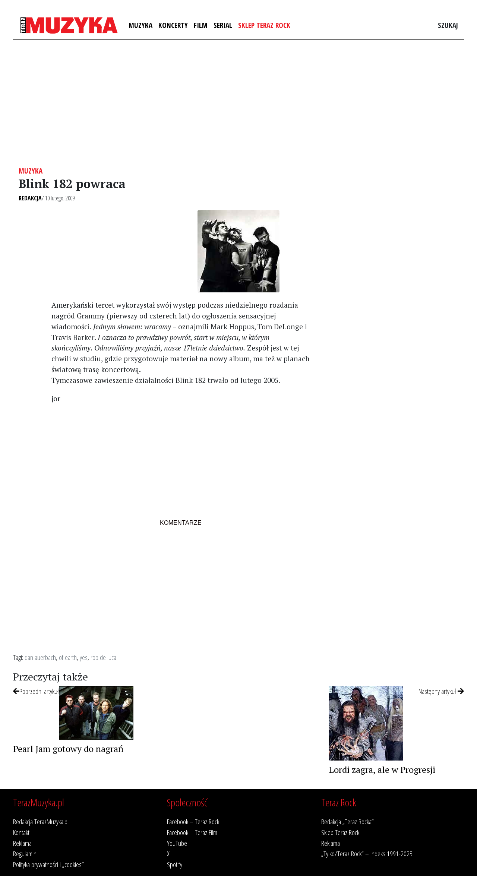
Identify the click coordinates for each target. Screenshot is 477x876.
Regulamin (25, 853)
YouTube (177, 843)
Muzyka (140, 25)
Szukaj (448, 25)
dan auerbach (40, 657)
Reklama (22, 843)
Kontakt (21, 832)
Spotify (174, 864)
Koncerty (173, 25)
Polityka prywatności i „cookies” (48, 864)
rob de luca (103, 657)
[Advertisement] (238, 103)
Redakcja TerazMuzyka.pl (41, 821)
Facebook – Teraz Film (192, 832)
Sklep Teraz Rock (264, 25)
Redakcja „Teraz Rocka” (347, 821)
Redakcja (30, 198)
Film (201, 25)
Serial (223, 25)
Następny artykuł (438, 691)
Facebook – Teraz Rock (193, 821)
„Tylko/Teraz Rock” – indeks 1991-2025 (367, 853)
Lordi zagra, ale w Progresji (382, 769)
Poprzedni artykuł (39, 691)
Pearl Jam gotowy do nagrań (68, 749)
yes (84, 657)
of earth (68, 657)
